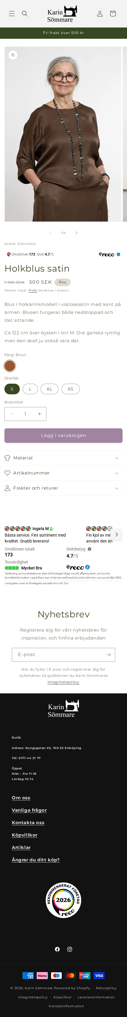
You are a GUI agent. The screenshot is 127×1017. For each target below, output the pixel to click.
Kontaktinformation (66, 1006)
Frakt (33, 290)
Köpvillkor (62, 997)
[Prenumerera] (108, 655)
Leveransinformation (96, 997)
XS (71, 389)
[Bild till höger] (76, 232)
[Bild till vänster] (50, 232)
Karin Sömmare (39, 988)
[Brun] (9, 366)
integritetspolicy (63, 682)
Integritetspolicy (33, 997)
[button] (11, 13)
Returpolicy (106, 988)
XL (49, 389)
